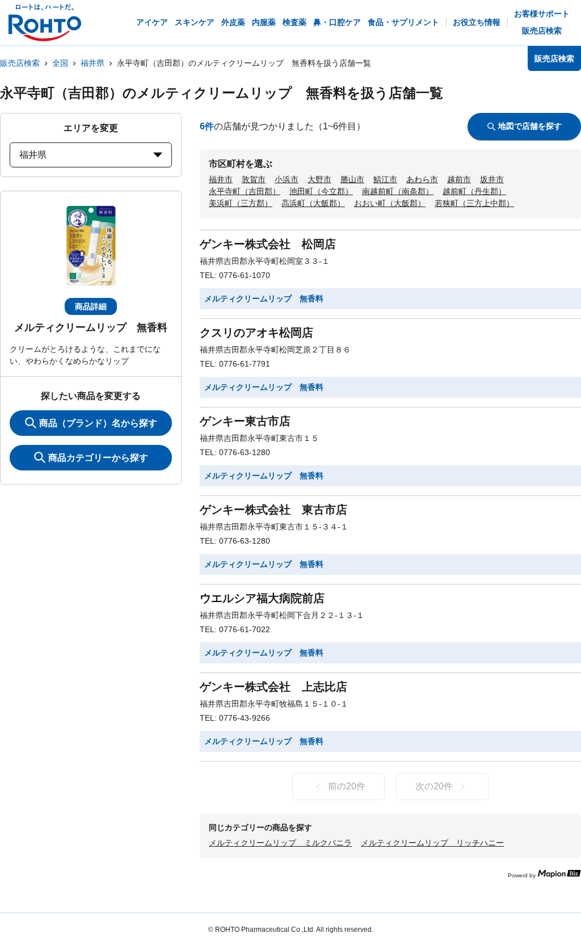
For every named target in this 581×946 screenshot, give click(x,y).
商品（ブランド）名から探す (98, 423)
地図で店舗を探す (530, 126)
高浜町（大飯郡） (313, 203)
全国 (60, 63)
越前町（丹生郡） (474, 191)
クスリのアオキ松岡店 (256, 332)
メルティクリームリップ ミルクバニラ (280, 842)
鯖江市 (385, 179)
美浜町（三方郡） (240, 203)
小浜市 (286, 179)
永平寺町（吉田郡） (244, 191)
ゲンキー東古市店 (245, 421)
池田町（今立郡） (321, 191)
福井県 (92, 63)
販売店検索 (20, 63)
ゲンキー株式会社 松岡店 (268, 244)
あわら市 (422, 179)
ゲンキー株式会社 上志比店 (273, 686)
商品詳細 (91, 306)
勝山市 (352, 179)
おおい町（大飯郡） (390, 203)
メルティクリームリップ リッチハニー (432, 842)
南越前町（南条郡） (397, 191)
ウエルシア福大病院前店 (262, 598)
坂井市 (492, 179)
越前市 (459, 179)
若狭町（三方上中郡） (474, 203)
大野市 (319, 179)
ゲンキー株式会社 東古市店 (273, 509)
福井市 (221, 179)
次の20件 (434, 786)
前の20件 (346, 786)
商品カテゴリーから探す (98, 458)
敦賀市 (254, 179)
